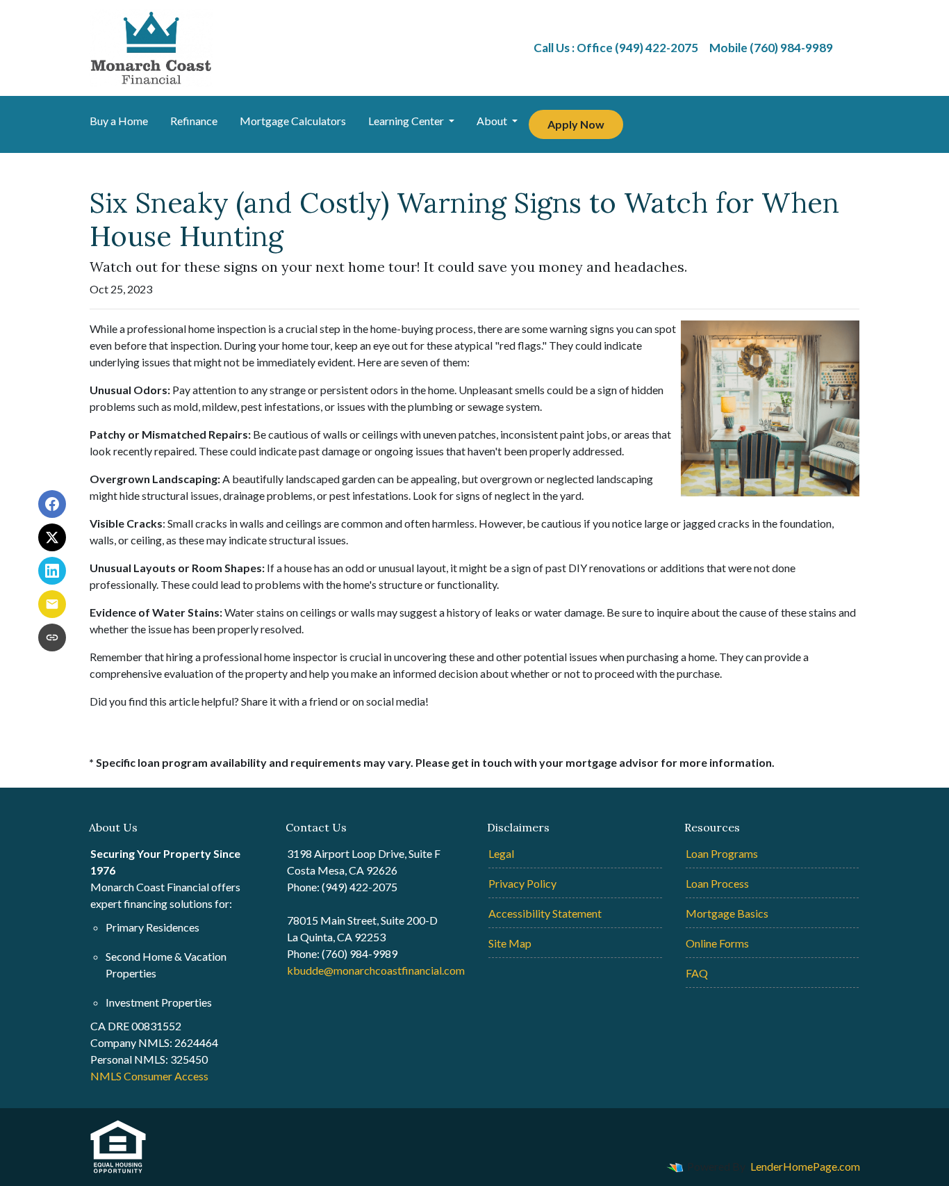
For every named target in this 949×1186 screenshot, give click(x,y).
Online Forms (717, 943)
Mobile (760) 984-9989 (771, 47)
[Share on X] (52, 537)
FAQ (697, 973)
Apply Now (575, 124)
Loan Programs (722, 853)
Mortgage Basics (727, 913)
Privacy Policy (522, 883)
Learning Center (407, 120)
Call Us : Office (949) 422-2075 (616, 47)
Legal (501, 853)
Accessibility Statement (545, 913)
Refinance (193, 120)
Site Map (509, 943)
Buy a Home (119, 120)
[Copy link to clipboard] (52, 637)
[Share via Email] (52, 604)
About (493, 120)
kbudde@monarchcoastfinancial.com (376, 970)
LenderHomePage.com (805, 1166)
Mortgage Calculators (293, 120)
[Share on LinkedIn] (52, 571)
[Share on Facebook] (52, 504)
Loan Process (717, 883)
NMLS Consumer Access (149, 1075)
